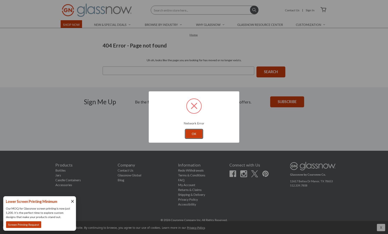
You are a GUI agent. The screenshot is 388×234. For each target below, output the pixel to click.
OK (194, 134)
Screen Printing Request (23, 224)
